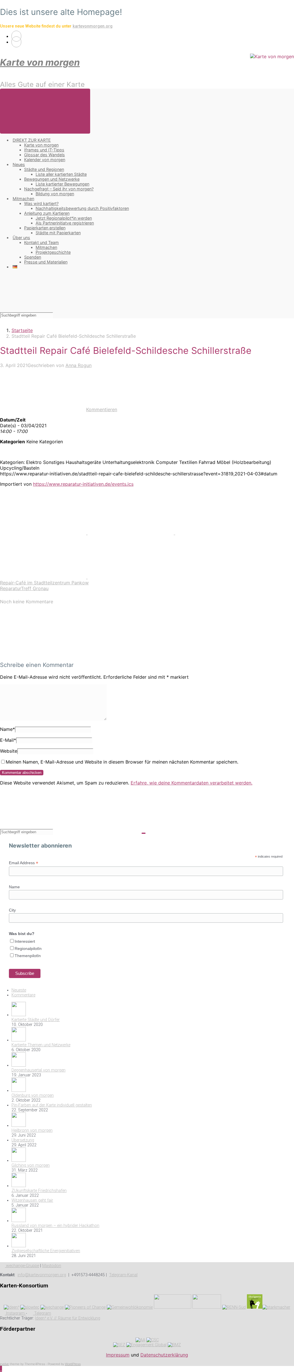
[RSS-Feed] (16, 36)
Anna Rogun (78, 365)
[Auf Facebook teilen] (131, 533)
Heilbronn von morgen (32, 1130)
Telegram (42, 1313)
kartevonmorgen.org (93, 26)
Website (8, 751)
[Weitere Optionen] (131, 577)
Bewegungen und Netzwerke (52, 179)
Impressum (117, 1355)
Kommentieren (101, 409)
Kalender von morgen (44, 159)
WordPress (73, 1364)
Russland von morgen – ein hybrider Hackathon (55, 1225)
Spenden (32, 257)
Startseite (22, 330)
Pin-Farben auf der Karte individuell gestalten (51, 1105)
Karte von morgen (40, 62)
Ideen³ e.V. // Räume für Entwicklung (67, 1318)
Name (7, 729)
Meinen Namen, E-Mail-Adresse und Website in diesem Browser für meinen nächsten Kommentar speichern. (122, 762)
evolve (4, 1364)
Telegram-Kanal (123, 1275)
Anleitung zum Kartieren (46, 213)
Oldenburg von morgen (32, 1095)
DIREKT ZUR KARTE (32, 140)
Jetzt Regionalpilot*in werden (64, 218)
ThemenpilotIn (28, 955)
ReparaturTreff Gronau (24, 588)
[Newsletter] (16, 41)
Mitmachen (23, 198)
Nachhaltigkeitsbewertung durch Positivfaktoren (82, 208)
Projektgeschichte (53, 252)
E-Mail (8, 740)
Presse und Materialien (45, 261)
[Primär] (45, 111)
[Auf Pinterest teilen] (218, 533)
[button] (1, 1369)
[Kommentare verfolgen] (43, 653)
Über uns (21, 237)
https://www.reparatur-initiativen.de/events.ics (83, 484)
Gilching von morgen (30, 1165)
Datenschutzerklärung (164, 1355)
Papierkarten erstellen (44, 227)
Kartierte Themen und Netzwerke (40, 1045)
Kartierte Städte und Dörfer (35, 1019)
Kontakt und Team (41, 242)
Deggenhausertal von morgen (38, 1070)
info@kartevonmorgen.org (42, 1275)
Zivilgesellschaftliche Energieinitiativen (45, 1250)
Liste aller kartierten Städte (61, 174)
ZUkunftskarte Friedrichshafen (39, 1190)
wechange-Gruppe (22, 1265)
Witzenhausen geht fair (32, 1200)
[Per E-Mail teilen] (44, 577)
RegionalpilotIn (28, 948)
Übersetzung (22, 1140)
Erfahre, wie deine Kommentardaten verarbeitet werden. (191, 783)
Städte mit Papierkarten (58, 232)
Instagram (15, 1313)
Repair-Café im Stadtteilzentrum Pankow (44, 583)
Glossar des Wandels (44, 154)
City (12, 910)
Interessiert (25, 941)
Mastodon (51, 1265)
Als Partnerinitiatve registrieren (65, 222)
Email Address (23, 863)
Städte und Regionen (44, 169)
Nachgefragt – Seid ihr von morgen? (59, 188)
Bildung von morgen (55, 193)
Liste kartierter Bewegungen (62, 183)
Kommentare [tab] (23, 995)
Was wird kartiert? (41, 203)
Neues (19, 164)
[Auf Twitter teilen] (44, 533)
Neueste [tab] (18, 990)
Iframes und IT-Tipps (44, 149)
